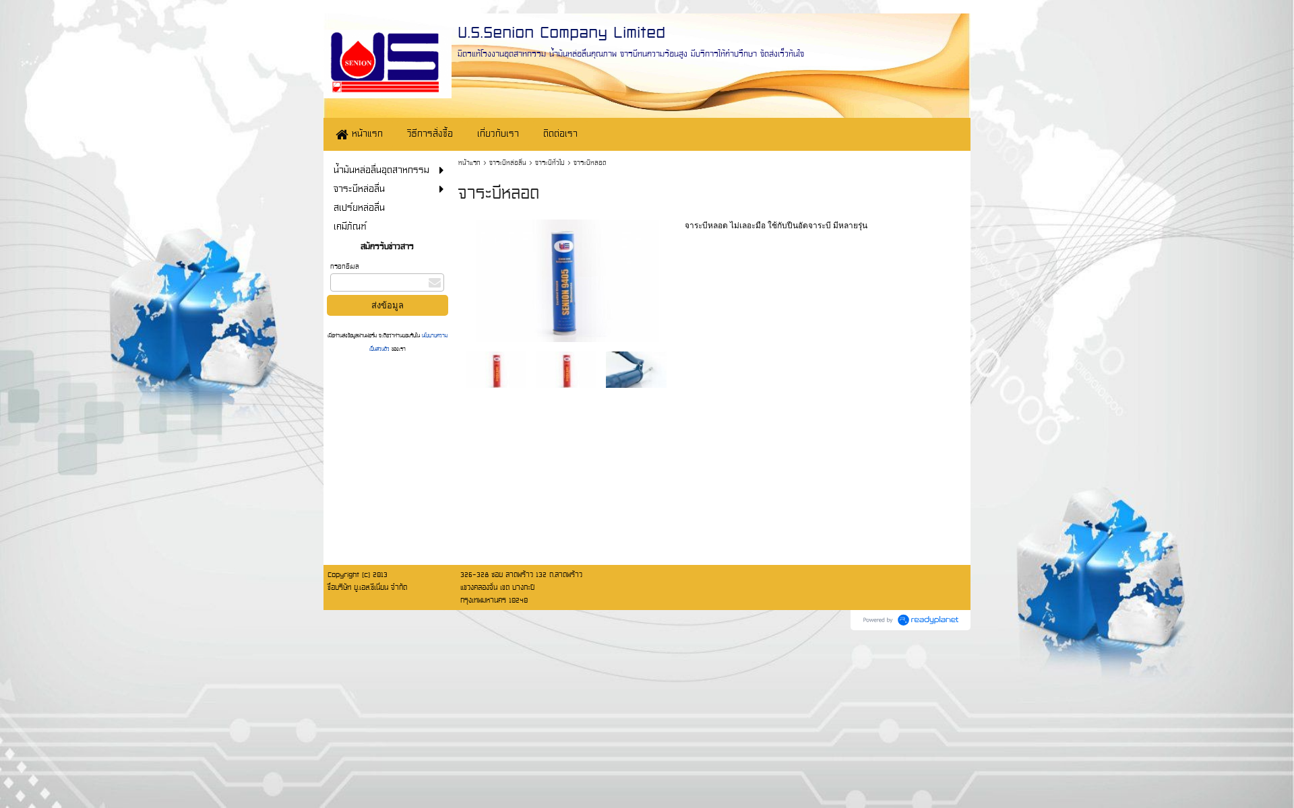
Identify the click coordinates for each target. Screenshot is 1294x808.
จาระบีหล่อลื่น (507, 163)
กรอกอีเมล (344, 266)
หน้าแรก (469, 163)
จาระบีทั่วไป (550, 163)
